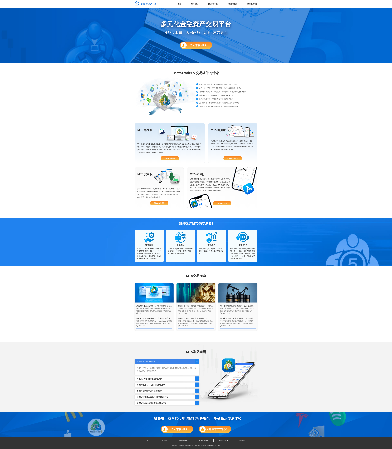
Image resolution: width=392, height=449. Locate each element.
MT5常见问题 (252, 4)
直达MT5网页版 (232, 158)
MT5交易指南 (232, 4)
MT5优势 (194, 4)
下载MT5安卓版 (159, 203)
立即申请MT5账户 (217, 429)
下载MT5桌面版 (169, 158)
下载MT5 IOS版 (222, 203)
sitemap (242, 441)
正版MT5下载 (213, 4)
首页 (179, 4)
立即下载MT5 (198, 45)
